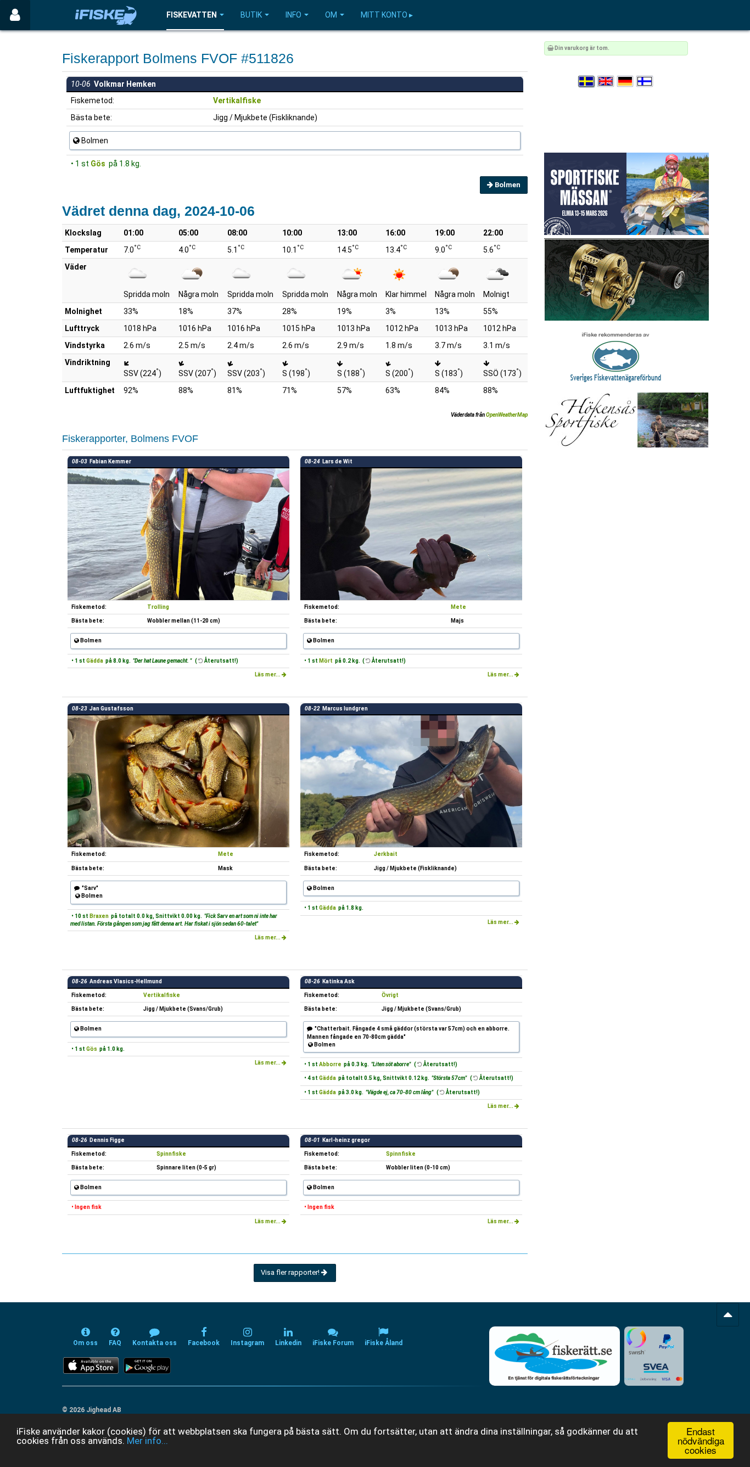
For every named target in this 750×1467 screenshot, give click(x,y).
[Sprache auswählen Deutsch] (626, 82)
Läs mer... (268, 674)
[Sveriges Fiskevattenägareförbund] (616, 356)
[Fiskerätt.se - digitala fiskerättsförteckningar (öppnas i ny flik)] (554, 1356)
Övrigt (390, 995)
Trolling (158, 607)
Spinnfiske (171, 1154)
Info (293, 14)
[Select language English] (606, 82)
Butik (251, 14)
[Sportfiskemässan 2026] (626, 194)
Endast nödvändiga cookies (701, 1440)
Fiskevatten (191, 14)
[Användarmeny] (15, 15)
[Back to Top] (728, 1314)
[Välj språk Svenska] (587, 82)
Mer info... (147, 1440)
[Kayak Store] (626, 279)
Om (331, 14)
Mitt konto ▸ (387, 14)
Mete (458, 607)
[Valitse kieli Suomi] (645, 82)
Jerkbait (386, 854)
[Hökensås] (626, 420)
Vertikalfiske (237, 100)
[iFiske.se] (106, 15)
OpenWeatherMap (507, 415)
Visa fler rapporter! (291, 1272)
